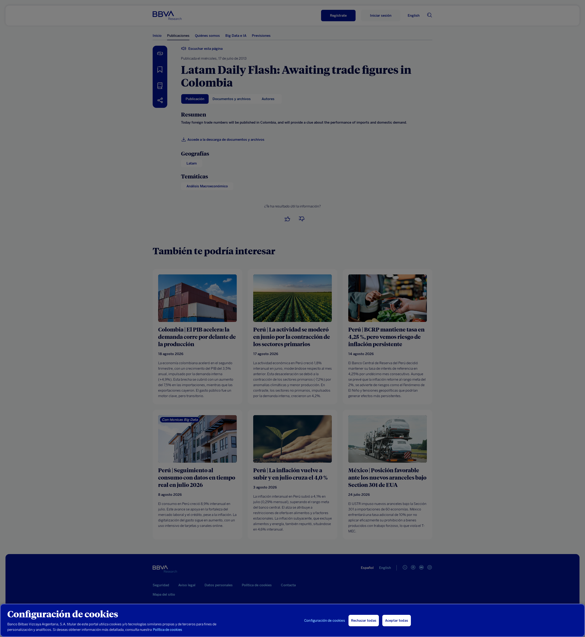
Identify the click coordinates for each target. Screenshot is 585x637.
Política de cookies (167, 630)
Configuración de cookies (324, 620)
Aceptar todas (396, 620)
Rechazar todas (363, 620)
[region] (292, 620)
